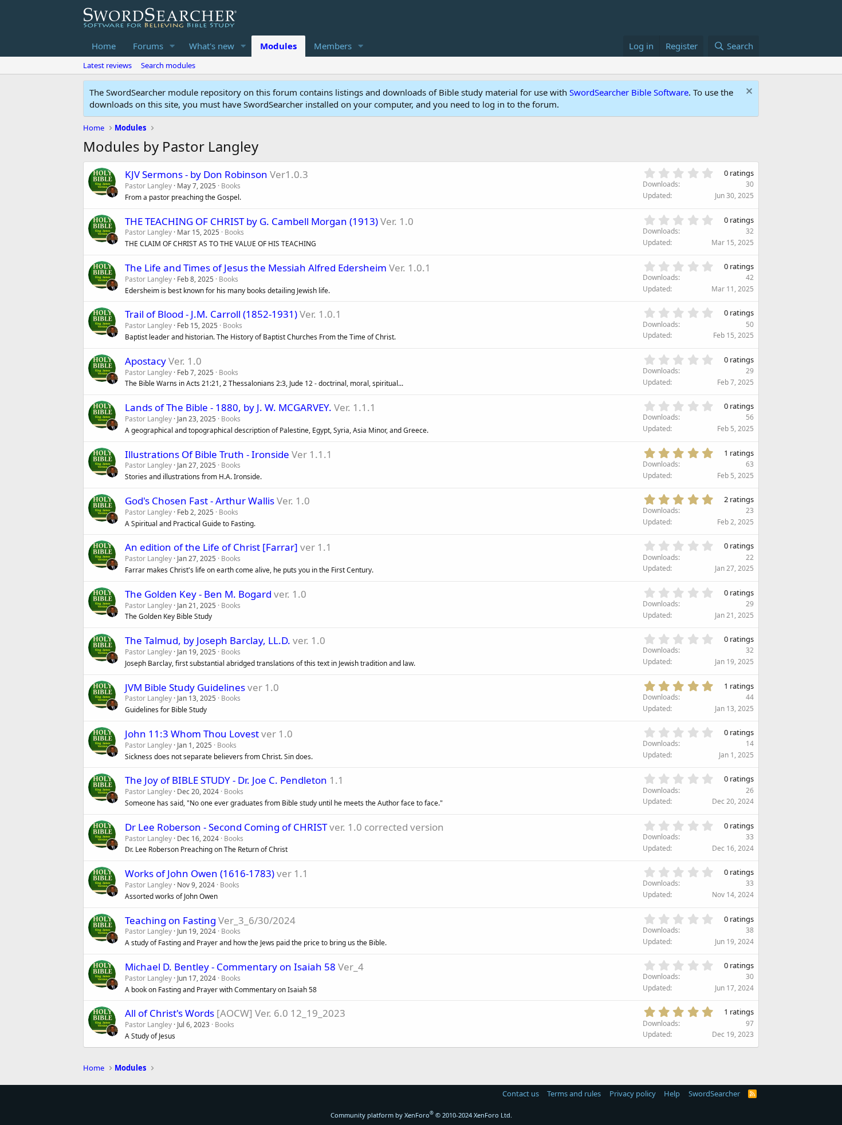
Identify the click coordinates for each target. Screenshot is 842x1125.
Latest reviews (107, 65)
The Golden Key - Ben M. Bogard (198, 594)
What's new (211, 46)
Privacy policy (632, 1093)
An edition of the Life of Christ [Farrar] (211, 547)
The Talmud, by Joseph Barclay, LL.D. (207, 640)
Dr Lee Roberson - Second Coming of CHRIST (226, 827)
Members (333, 46)
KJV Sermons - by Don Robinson (196, 174)
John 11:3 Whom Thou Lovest (192, 733)
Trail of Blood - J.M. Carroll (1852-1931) (211, 314)
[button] (172, 46)
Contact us (520, 1093)
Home (104, 46)
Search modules (168, 65)
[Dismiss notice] (748, 92)
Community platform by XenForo (421, 1115)
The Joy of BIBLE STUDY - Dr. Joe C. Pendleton (226, 780)
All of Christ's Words (169, 1013)
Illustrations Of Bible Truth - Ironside (207, 454)
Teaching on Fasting (170, 920)
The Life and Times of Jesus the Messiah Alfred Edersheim (256, 267)
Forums (148, 46)
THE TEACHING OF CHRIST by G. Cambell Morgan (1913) (251, 221)
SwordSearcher (714, 1093)
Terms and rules (574, 1093)
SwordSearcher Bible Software (628, 92)
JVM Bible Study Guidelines (185, 687)
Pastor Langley (148, 186)
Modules (278, 46)
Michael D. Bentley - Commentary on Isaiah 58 (230, 966)
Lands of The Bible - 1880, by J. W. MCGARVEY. (228, 407)
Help (672, 1093)
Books (231, 186)
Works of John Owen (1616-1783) (199, 873)
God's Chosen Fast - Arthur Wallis (199, 500)
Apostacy (145, 361)
